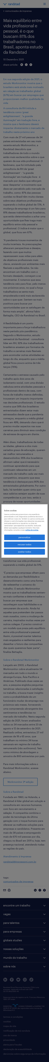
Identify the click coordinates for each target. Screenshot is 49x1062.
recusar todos (24, 544)
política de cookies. (32, 530)
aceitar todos (24, 551)
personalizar (24, 537)
